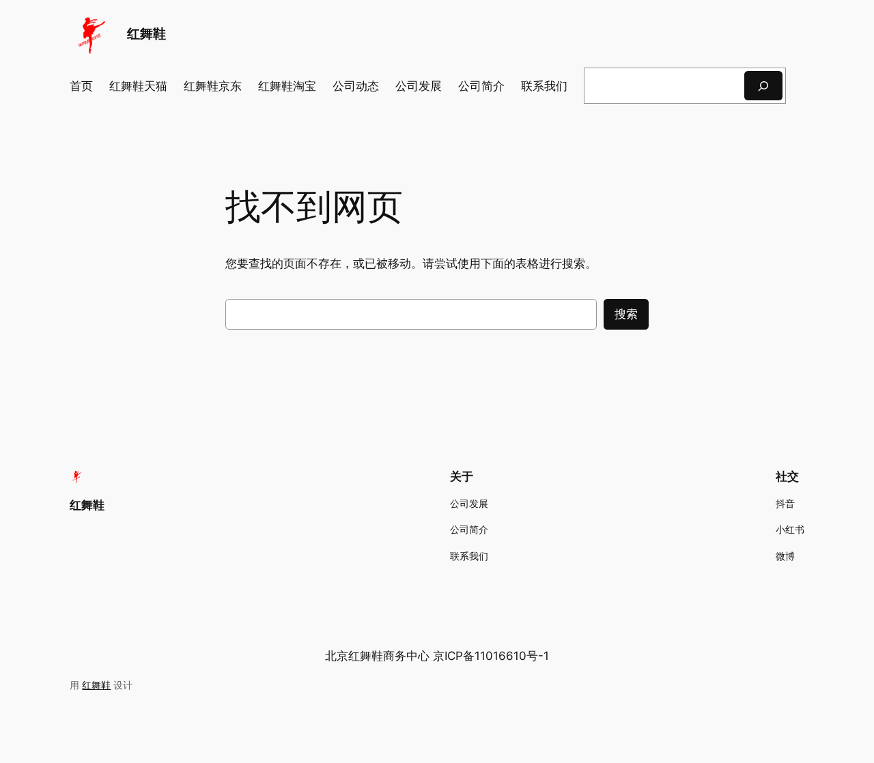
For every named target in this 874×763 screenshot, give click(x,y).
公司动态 (356, 86)
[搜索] (763, 85)
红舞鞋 (146, 33)
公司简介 (481, 86)
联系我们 (544, 86)
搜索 (626, 314)
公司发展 (418, 86)
